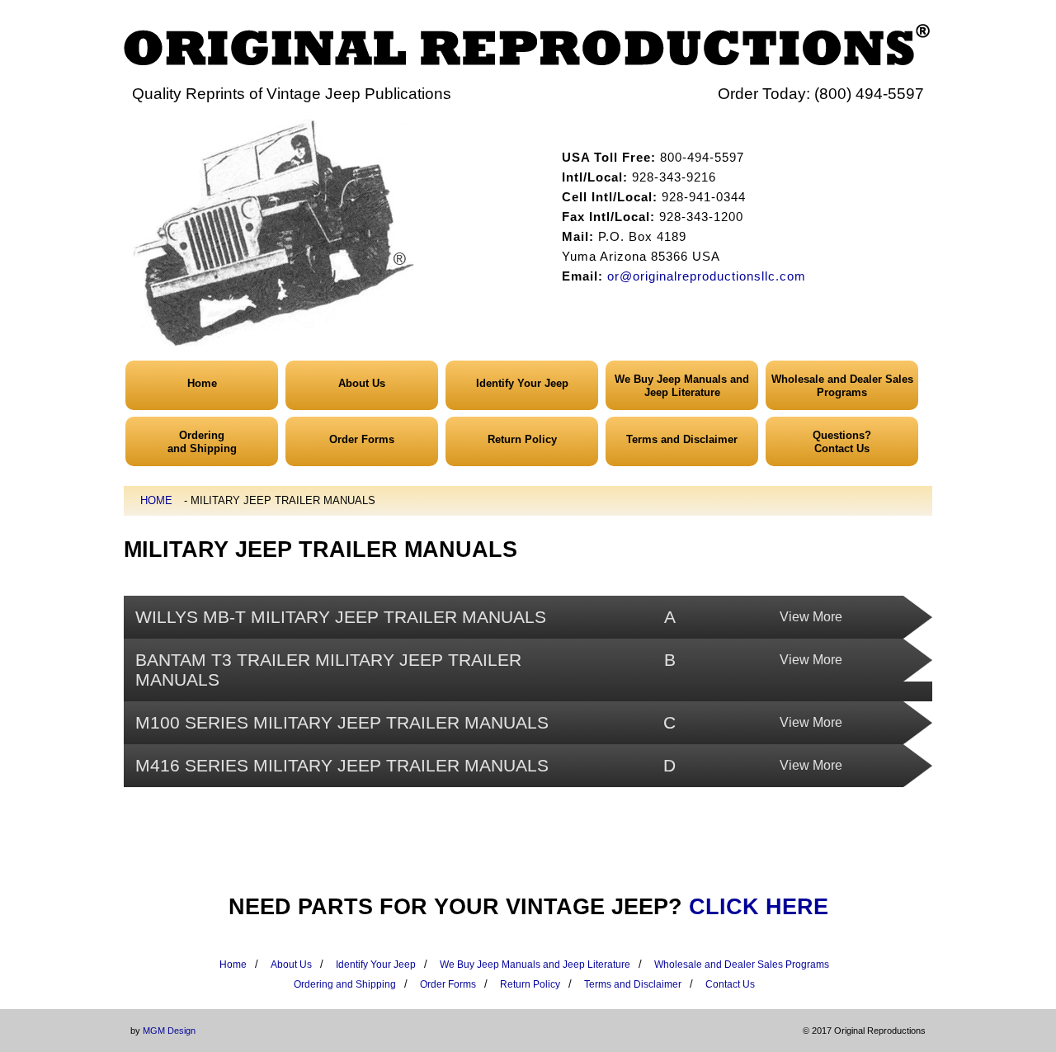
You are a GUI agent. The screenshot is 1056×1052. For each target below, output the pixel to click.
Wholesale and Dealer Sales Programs (842, 386)
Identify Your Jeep (522, 383)
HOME (156, 500)
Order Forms (361, 439)
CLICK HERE (758, 906)
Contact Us (730, 984)
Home (202, 383)
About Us (361, 383)
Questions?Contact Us (842, 442)
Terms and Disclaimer (682, 439)
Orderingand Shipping (202, 442)
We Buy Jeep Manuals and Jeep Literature (682, 386)
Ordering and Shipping (345, 984)
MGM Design (169, 1030)
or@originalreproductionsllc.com (706, 276)
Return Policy (522, 439)
